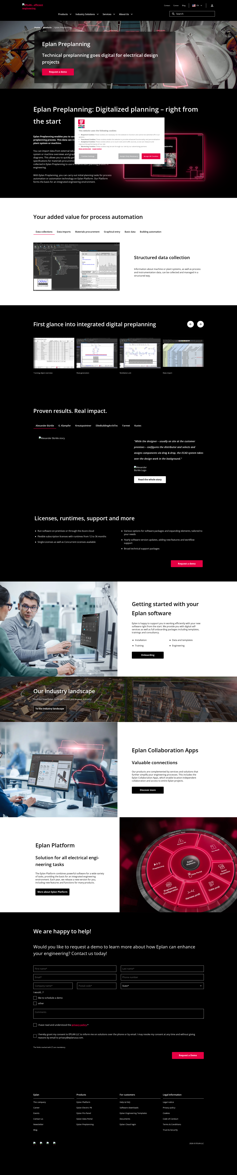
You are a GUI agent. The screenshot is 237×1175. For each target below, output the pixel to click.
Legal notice (168, 1102)
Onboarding (147, 655)
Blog (35, 1130)
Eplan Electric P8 (84, 1107)
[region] (120, 140)
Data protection (85, 149)
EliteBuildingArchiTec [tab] (107, 425)
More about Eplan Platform (52, 891)
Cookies (166, 1113)
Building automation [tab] (150, 231)
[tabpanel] (118, 267)
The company (39, 1102)
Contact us (38, 1119)
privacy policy (79, 1024)
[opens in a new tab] (35, 1143)
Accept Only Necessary (129, 156)
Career (36, 1107)
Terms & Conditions (172, 1124)
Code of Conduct (170, 1119)
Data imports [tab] (64, 231)
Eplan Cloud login (128, 1124)
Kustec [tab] (137, 425)
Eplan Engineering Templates (133, 1113)
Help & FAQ (125, 1102)
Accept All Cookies (151, 156)
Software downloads (129, 1107)
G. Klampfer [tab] (64, 425)
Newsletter (38, 1124)
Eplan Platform (83, 1102)
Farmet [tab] (126, 425)
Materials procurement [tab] (87, 231)
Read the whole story (150, 479)
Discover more (148, 790)
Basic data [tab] (130, 231)
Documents (125, 1119)
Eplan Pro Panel (84, 1113)
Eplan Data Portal (85, 1119)
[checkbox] (118, 1000)
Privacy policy (169, 1107)
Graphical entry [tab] (112, 231)
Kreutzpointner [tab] (83, 425)
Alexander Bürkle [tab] (45, 425)
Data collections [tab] (44, 231)
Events (36, 1113)
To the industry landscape (50, 708)
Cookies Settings (87, 156)
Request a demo (58, 71)
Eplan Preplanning (85, 1124)
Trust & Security (170, 1130)
